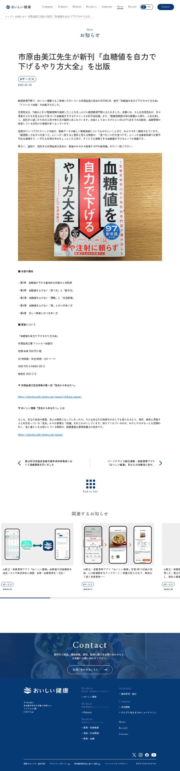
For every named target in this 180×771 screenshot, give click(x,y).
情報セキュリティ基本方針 (34, 763)
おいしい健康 (90, 696)
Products (63, 7)
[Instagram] (140, 755)
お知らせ (19, 16)
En (149, 7)
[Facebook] (147, 755)
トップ (8, 16)
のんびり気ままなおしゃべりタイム (138, 712)
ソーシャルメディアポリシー (116, 763)
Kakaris (87, 712)
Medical (77, 7)
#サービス (27, 79)
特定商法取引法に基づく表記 (85, 763)
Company (47, 7)
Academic (107, 7)
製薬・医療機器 (91, 727)
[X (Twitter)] (134, 755)
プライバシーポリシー (58, 763)
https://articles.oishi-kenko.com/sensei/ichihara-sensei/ (50, 396)
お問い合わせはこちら (85, 669)
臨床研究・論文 (129, 693)
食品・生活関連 (91, 733)
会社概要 (125, 707)
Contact (166, 7)
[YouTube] (153, 755)
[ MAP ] (27, 711)
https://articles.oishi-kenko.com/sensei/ (40, 434)
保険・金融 (88, 738)
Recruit (132, 7)
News (120, 7)
